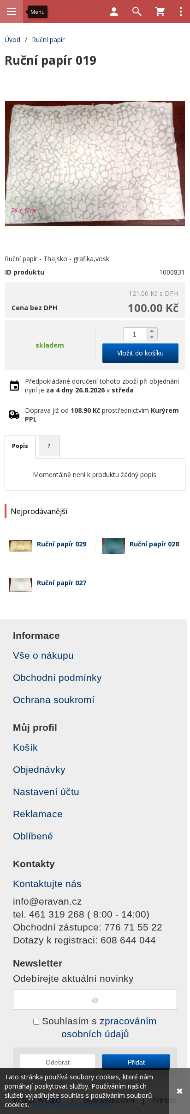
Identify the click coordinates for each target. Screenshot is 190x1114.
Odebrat (58, 1062)
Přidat (136, 1062)
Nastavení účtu (46, 791)
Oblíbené (33, 836)
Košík (25, 747)
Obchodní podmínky (57, 677)
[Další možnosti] (181, 11)
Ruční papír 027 (61, 582)
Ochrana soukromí (54, 699)
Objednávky (39, 769)
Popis (20, 446)
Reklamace (38, 813)
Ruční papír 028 (154, 543)
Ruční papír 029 (61, 543)
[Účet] (113, 11)
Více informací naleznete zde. (74, 1104)
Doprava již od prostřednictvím (102, 414)
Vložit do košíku (140, 353)
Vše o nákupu (43, 655)
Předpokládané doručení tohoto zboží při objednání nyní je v (102, 385)
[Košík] (160, 11)
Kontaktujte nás (47, 883)
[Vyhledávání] (136, 11)
